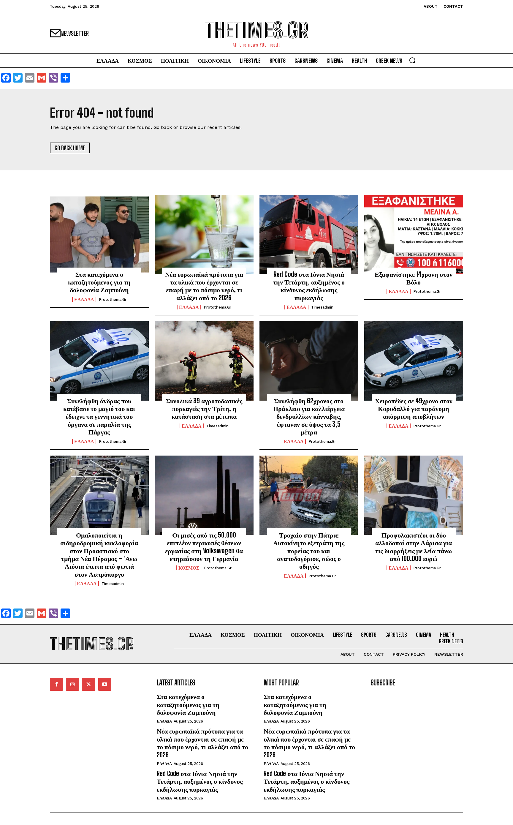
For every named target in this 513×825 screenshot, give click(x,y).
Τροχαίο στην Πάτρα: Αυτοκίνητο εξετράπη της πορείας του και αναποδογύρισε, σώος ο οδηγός (308, 550)
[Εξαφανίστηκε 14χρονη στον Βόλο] (413, 234)
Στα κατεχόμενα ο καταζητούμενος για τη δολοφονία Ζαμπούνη (99, 282)
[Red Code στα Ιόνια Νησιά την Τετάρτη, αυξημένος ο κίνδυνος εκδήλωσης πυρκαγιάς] (308, 234)
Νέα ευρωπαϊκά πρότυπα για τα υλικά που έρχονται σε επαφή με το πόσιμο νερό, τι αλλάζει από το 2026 (204, 286)
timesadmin (322, 307)
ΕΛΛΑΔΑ (84, 299)
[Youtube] (104, 684)
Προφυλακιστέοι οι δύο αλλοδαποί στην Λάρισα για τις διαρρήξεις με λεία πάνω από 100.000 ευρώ (413, 546)
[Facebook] (56, 684)
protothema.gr (112, 299)
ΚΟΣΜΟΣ (188, 567)
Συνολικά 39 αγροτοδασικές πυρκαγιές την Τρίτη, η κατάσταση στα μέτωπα (204, 409)
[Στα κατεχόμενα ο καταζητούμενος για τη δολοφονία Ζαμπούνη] (99, 234)
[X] (88, 684)
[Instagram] (72, 684)
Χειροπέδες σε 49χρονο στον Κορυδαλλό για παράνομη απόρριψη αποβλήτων (413, 409)
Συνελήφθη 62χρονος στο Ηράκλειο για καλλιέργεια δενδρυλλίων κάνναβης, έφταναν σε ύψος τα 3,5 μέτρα (309, 416)
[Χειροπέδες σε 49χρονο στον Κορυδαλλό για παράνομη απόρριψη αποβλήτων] (413, 360)
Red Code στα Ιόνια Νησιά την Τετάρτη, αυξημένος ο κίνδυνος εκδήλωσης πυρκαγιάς (309, 286)
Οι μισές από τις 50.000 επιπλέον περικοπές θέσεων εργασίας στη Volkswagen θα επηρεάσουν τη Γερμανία (204, 546)
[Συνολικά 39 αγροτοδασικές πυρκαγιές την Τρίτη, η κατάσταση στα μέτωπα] (204, 360)
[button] (412, 60)
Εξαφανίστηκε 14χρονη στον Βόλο (413, 278)
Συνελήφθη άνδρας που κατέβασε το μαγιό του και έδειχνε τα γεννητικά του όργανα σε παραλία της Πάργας (99, 416)
